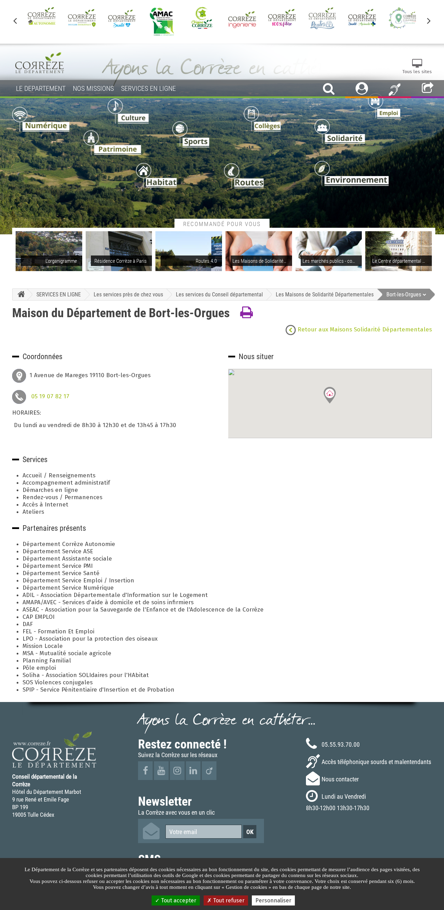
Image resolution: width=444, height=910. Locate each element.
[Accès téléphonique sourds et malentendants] (394, 89)
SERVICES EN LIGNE (58, 294)
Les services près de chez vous (128, 294)
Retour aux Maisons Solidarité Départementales (364, 329)
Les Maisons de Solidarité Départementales (325, 294)
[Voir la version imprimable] (246, 313)
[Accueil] (19, 294)
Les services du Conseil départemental (219, 294)
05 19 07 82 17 (50, 396)
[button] (330, 395)
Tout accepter (178, 900)
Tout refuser (228, 900)
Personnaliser (273, 900)
